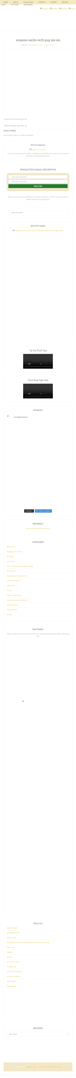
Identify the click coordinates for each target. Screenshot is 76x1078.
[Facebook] (54, 9)
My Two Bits (11, 571)
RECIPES (54, 2)
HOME (5, 2)
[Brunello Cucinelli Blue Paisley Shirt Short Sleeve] (22, 454)
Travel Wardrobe (12, 605)
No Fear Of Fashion (13, 976)
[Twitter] (72, 9)
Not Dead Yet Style (13, 933)
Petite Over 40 (11, 938)
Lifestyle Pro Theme (31, 1066)
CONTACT (42, 2)
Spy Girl (9, 957)
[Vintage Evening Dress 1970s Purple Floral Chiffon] (53, 500)
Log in (59, 1066)
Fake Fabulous (11, 986)
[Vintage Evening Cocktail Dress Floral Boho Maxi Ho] (22, 471)
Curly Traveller (11, 981)
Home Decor (11, 561)
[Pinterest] (63, 9)
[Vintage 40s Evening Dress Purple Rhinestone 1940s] (53, 486)
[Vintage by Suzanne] (38, 231)
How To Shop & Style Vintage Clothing (20, 566)
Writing (9, 615)
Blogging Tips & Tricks (14, 552)
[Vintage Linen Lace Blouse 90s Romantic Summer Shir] (53, 456)
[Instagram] (44, 9)
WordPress (53, 1066)
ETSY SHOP (15, 5)
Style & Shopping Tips (14, 595)
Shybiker (10, 952)
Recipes (9, 590)
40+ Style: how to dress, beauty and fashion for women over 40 (28, 942)
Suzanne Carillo (38, 19)
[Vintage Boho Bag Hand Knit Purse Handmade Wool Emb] (22, 486)
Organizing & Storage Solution (17, 576)
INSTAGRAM (28, 5)
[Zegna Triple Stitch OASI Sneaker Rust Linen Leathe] (22, 498)
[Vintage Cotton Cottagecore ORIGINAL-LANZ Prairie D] (53, 441)
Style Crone (11, 947)
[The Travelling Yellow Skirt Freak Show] (23, 701)
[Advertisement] (39, 672)
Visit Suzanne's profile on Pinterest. (38, 528)
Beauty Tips (11, 547)
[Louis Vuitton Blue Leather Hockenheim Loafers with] (53, 468)
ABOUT (15, 2)
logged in (16, 135)
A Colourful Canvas (13, 962)
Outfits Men (11, 585)
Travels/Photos (12, 610)
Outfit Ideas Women (13, 581)
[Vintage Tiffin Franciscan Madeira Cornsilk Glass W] (22, 441)
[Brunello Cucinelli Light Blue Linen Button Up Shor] (53, 426)
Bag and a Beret (12, 928)
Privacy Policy (28, 2)
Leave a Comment (50, 45)
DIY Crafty (10, 556)
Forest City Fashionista (14, 971)
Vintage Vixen (11, 967)
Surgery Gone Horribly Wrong (17, 600)
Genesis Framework (44, 1066)
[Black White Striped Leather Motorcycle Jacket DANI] (22, 428)
